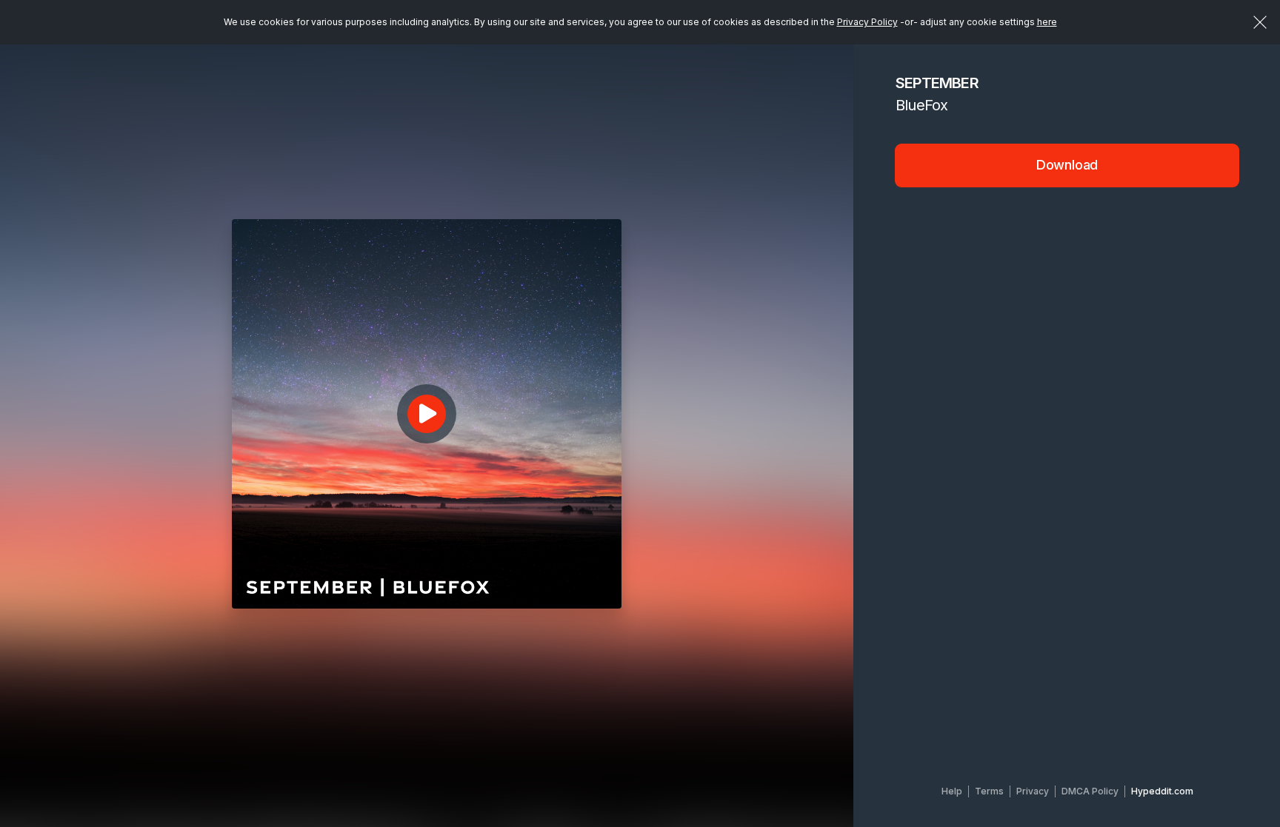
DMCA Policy (1090, 791)
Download (1067, 165)
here (1047, 21)
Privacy (1032, 791)
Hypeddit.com (1162, 791)
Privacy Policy (867, 21)
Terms (989, 791)
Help (951, 791)
